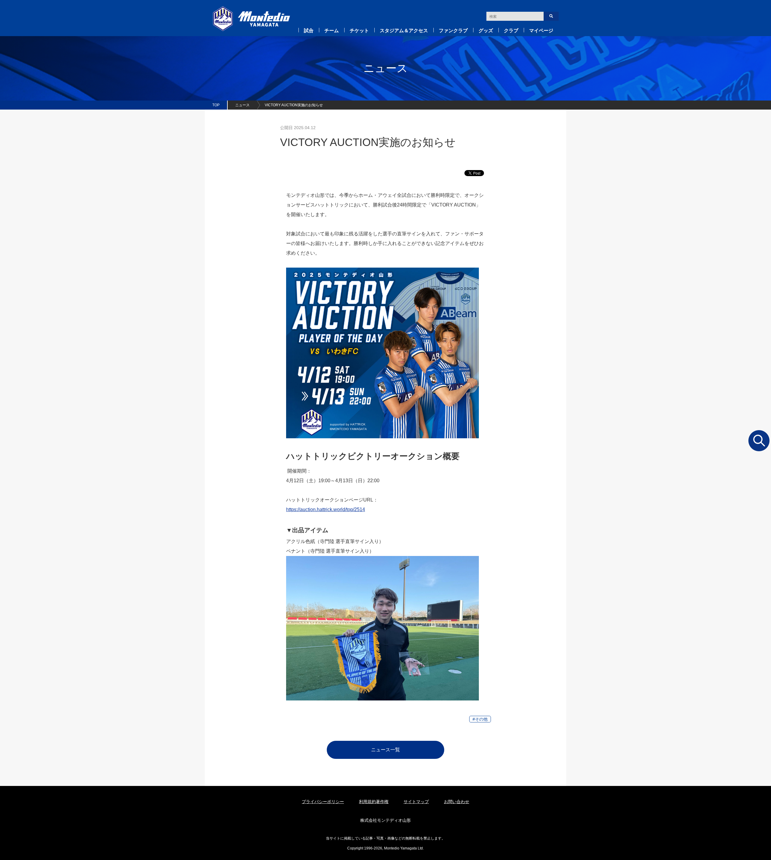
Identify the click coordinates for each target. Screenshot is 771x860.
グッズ (486, 30)
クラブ (511, 30)
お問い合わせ (456, 801)
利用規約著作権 (374, 801)
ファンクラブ (453, 30)
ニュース (242, 105)
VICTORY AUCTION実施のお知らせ (294, 105)
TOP (216, 105)
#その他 (480, 719)
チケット (359, 30)
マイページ (541, 30)
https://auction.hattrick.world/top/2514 (325, 509)
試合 (309, 30)
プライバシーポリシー (323, 801)
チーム (331, 30)
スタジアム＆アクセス (404, 30)
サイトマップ (416, 801)
